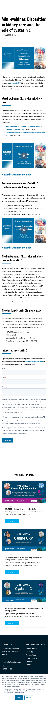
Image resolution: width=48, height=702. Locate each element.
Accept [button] (19, 697)
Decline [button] (28, 697)
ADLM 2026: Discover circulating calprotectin (20, 509)
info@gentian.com (14, 662)
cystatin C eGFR (15, 83)
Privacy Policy (31, 658)
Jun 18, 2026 (9, 605)
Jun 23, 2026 (9, 554)
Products (29, 652)
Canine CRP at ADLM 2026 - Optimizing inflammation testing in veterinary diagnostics (24, 558)
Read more (12, 521)
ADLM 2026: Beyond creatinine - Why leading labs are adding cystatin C (24, 609)
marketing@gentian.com (34, 361)
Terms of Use (31, 655)
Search (28, 665)
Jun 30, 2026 (9, 506)
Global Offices (31, 649)
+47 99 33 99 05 (8, 669)
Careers (29, 661)
